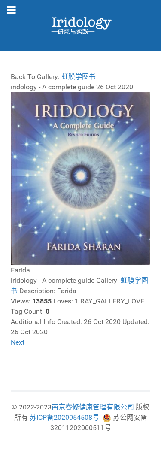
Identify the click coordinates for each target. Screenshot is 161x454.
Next (17, 342)
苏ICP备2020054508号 (64, 417)
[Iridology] (80, 25)
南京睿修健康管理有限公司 (93, 407)
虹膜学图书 (78, 77)
